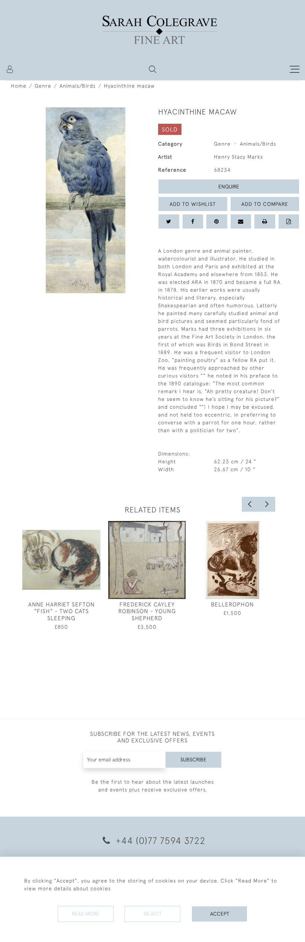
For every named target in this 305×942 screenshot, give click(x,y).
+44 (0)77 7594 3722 (159, 840)
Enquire (228, 187)
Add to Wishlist (193, 204)
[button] (152, 69)
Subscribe (193, 760)
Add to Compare (264, 204)
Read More (85, 914)
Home (18, 86)
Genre (43, 86)
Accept (219, 914)
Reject (152, 914)
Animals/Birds (78, 86)
